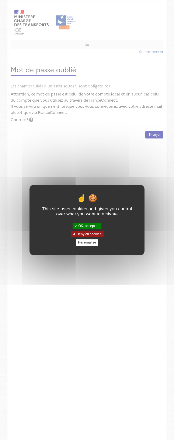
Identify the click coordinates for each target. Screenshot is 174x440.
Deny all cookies (88, 234)
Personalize (87, 242)
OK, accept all (88, 226)
